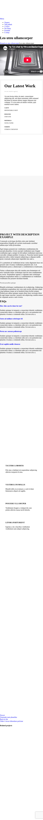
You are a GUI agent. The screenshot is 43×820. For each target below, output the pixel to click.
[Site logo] (11, 5)
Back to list (4, 719)
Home (2, 43)
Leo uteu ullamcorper (11, 43)
